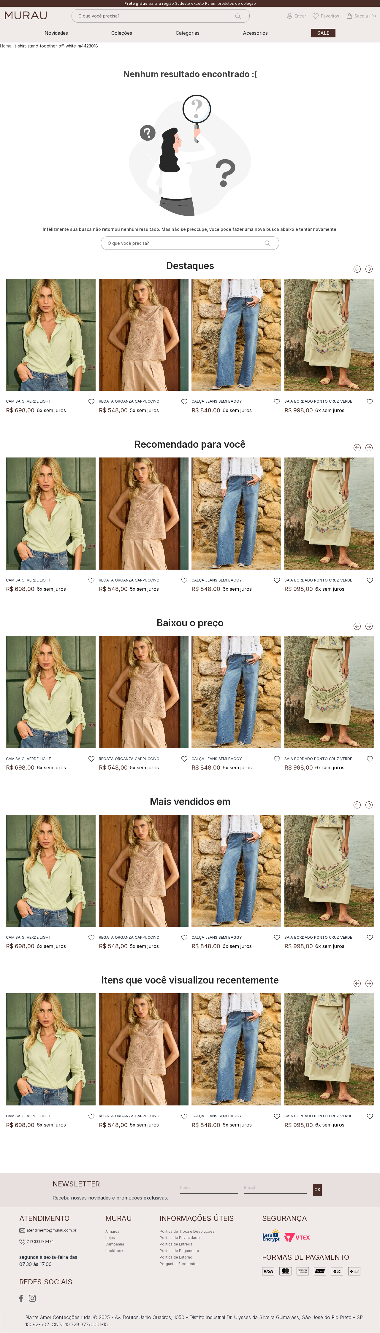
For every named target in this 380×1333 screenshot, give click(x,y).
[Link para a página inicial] (6, 46)
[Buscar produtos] (237, 15)
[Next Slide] (369, 269)
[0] (357, 16)
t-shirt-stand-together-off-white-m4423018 (56, 45)
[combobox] (161, 16)
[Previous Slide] (357, 269)
